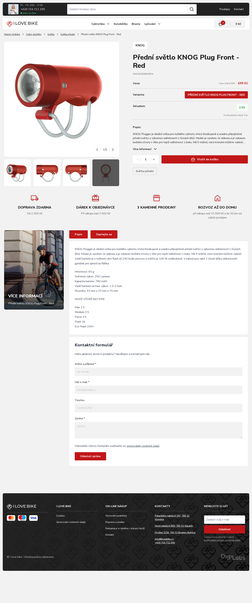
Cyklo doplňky (33, 34)
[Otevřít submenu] (108, 24)
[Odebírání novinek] (224, 519)
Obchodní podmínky (116, 515)
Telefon (79, 400)
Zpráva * (80, 418)
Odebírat (225, 529)
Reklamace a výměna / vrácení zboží (125, 528)
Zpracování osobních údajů (71, 522)
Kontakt (239, 9)
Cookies (60, 515)
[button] (97, 150)
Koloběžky (121, 24)
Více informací (142, 149)
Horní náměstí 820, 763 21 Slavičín (174, 525)
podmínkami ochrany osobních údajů (222, 540)
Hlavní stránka (12, 34)
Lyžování (150, 24)
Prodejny (224, 9)
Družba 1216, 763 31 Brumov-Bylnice (175, 532)
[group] (95, 205)
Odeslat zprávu (90, 456)
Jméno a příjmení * (85, 364)
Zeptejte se (104, 234)
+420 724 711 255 (33, 9)
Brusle (136, 24)
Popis (78, 234)
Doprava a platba (114, 522)
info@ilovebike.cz (164, 539)
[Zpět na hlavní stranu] (27, 508)
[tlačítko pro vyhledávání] (192, 9)
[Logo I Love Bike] (22, 24)
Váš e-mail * (82, 382)
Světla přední (68, 34)
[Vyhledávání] (127, 9)
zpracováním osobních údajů (143, 446)
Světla (50, 34)
